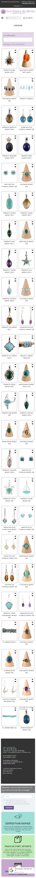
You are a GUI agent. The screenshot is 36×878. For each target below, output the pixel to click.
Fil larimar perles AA (9, 728)
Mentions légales (8, 770)
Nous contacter (7, 773)
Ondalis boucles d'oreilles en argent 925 (9, 529)
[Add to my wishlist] (15, 53)
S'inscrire (9, 807)
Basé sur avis (19, 872)
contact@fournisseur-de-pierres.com (19, 752)
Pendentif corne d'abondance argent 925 (9, 615)
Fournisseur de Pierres (23, 869)
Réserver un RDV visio (28, 2)
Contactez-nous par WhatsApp (14, 751)
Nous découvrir (7, 771)
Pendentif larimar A (27, 99)
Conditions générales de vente (12, 768)
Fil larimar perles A (9, 642)
